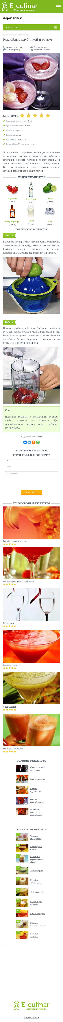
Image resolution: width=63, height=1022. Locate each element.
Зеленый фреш (36, 870)
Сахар (31, 220)
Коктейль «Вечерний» (35, 881)
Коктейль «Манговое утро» (15, 541)
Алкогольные (23, 34)
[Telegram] (29, 442)
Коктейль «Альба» (34, 935)
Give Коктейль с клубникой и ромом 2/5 (28, 115)
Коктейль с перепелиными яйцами (36, 859)
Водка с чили (8, 623)
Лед (50, 221)
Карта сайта (31, 1018)
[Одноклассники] (33, 442)
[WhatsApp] (38, 442)
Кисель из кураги (37, 913)
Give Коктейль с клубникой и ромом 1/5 (22, 115)
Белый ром (31, 198)
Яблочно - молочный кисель (37, 924)
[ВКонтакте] (25, 442)
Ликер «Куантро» (12, 221)
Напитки (6, 34)
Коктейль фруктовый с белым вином (18, 581)
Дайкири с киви (37, 892)
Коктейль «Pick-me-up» (13, 748)
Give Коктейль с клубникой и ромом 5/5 (48, 115)
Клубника (12, 198)
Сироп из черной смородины (37, 768)
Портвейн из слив (37, 779)
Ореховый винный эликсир (37, 800)
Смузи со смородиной (35, 837)
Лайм (49, 198)
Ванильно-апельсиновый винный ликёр (36, 812)
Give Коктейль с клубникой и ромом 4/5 (41, 115)
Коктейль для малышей (36, 903)
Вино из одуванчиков (35, 790)
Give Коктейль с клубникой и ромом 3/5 (35, 115)
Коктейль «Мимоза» (11, 664)
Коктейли (14, 34)
